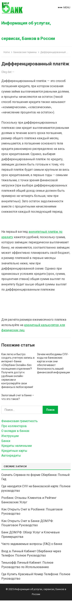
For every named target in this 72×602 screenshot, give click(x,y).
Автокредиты (11, 455)
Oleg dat (6, 71)
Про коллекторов (14, 426)
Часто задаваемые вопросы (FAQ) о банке (31, 544)
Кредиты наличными (16, 446)
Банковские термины (25, 52)
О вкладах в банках (15, 431)
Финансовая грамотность (19, 421)
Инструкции (10, 436)
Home (6, 52)
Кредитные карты (14, 451)
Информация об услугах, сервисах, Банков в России (28, 31)
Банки (5, 441)
